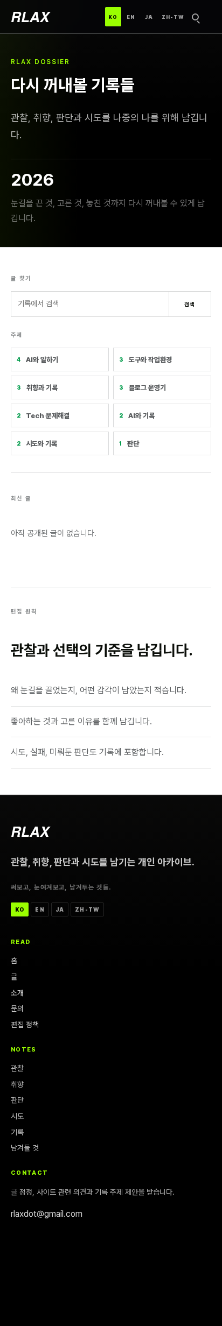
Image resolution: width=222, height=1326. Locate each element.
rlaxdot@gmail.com (46, 1214)
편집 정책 (25, 1024)
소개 (17, 993)
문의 (17, 1009)
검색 (189, 304)
